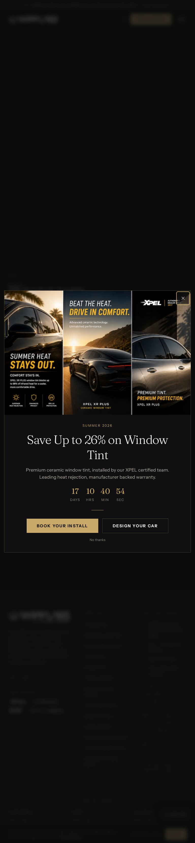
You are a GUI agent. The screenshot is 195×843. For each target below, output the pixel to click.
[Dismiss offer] (183, 298)
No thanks (97, 540)
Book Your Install (62, 525)
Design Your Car (135, 525)
